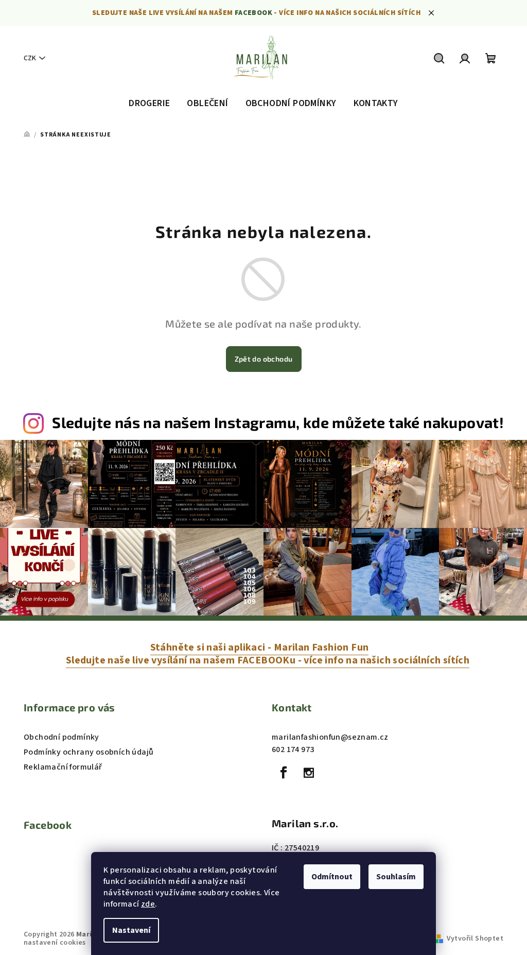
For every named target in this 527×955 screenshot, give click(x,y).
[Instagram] (309, 773)
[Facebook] (283, 773)
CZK (30, 58)
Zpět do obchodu (264, 358)
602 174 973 (293, 749)
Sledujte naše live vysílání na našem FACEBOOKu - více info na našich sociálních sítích (267, 660)
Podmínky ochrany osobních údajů (88, 752)
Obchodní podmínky (61, 737)
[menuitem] (149, 103)
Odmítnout (332, 876)
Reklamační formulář (63, 767)
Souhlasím (396, 876)
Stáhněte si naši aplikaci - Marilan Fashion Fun (259, 647)
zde (148, 904)
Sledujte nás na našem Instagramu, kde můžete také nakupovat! (278, 422)
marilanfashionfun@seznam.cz (330, 737)
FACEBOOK (253, 13)
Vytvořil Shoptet (475, 938)
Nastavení (131, 930)
